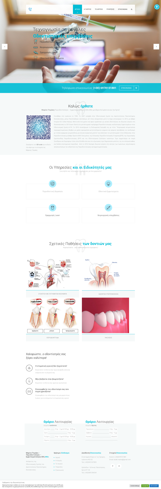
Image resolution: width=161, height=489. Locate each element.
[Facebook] (112, 466)
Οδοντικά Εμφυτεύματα (108, 191)
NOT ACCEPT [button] (154, 485)
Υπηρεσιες (110, 9)
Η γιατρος (87, 9)
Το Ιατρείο (59, 464)
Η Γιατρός (58, 460)
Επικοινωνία (59, 470)
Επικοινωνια (122, 9)
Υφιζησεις (108, 338)
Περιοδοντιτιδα (52, 338)
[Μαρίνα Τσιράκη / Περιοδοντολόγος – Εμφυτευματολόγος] (30, 9)
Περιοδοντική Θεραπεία (52, 191)
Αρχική (57, 457)
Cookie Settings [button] (135, 485)
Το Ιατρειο (99, 9)
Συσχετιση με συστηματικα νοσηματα (52, 294)
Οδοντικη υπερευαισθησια (108, 294)
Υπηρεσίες (59, 467)
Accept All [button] (145, 485)
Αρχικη (77, 9)
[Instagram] (119, 466)
